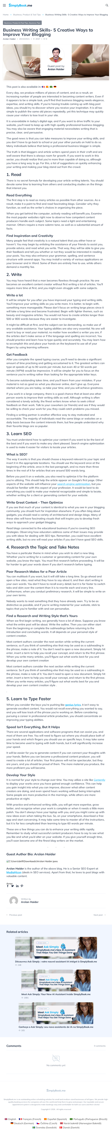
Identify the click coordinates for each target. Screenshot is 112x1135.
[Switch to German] (55, 87)
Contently (99, 780)
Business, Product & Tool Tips (27, 14)
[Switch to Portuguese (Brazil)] (51, 87)
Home (6, 14)
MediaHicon (13, 872)
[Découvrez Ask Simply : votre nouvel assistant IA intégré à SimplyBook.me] (56, 951)
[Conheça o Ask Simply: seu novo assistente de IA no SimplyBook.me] (56, 1016)
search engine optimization (73, 484)
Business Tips (34, 23)
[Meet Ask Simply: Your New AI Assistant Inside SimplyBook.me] (56, 984)
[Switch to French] (43, 87)
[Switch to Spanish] (47, 87)
